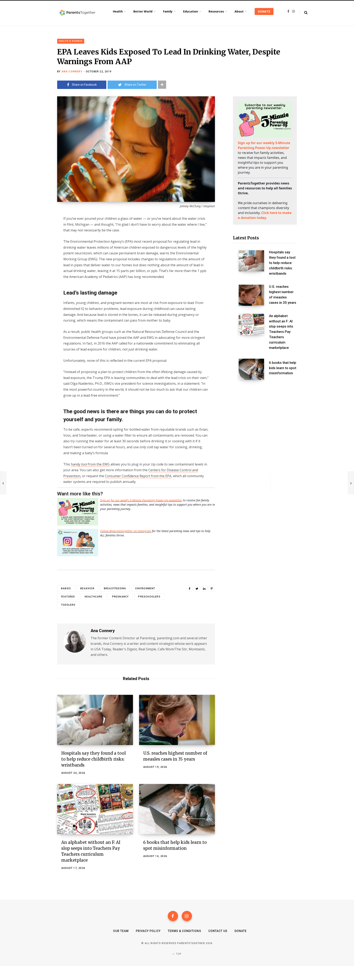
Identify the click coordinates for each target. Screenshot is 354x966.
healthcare (94, 596)
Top (178, 954)
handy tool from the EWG (90, 464)
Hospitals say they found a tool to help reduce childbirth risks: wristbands (93, 759)
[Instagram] (187, 916)
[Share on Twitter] (37, 241)
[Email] (37, 251)
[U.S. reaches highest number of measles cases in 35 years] (177, 720)
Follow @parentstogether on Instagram (125, 531)
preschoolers (149, 596)
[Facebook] (173, 916)
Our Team (121, 931)
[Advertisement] (265, 415)
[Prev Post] (3, 482)
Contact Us (218, 931)
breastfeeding (115, 588)
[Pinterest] (211, 588)
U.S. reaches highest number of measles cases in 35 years (282, 294)
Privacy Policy (148, 931)
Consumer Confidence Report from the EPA (138, 476)
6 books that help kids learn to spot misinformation (282, 368)
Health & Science (71, 41)
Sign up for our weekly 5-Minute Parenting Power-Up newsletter (141, 500)
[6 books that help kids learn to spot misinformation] (177, 809)
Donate (241, 931)
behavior (87, 588)
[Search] (303, 12)
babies (66, 588)
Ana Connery (71, 71)
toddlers (68, 604)
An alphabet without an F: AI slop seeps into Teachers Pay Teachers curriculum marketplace (281, 332)
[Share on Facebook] (37, 230)
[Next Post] (351, 482)
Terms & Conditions (184, 931)
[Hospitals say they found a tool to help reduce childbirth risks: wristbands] (95, 720)
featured (68, 596)
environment (145, 588)
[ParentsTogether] (77, 13)
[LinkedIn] (204, 588)
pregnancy (120, 596)
